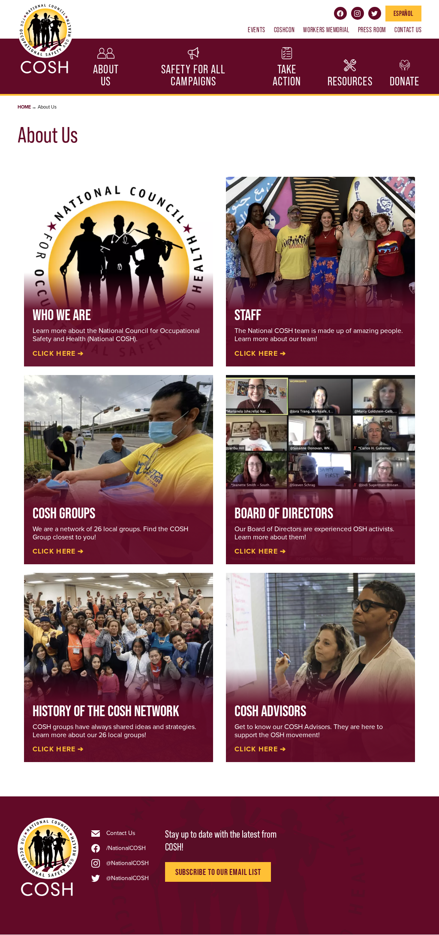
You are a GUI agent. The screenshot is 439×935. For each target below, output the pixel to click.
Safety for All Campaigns (193, 75)
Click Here (256, 353)
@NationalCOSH (127, 863)
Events (256, 29)
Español (403, 13)
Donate (405, 81)
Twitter (374, 13)
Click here (54, 353)
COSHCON (284, 29)
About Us (106, 75)
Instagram (357, 13)
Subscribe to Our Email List (218, 872)
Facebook (340, 13)
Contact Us (407, 29)
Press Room (372, 29)
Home (24, 107)
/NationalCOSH (126, 848)
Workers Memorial (326, 29)
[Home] (48, 895)
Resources (350, 81)
